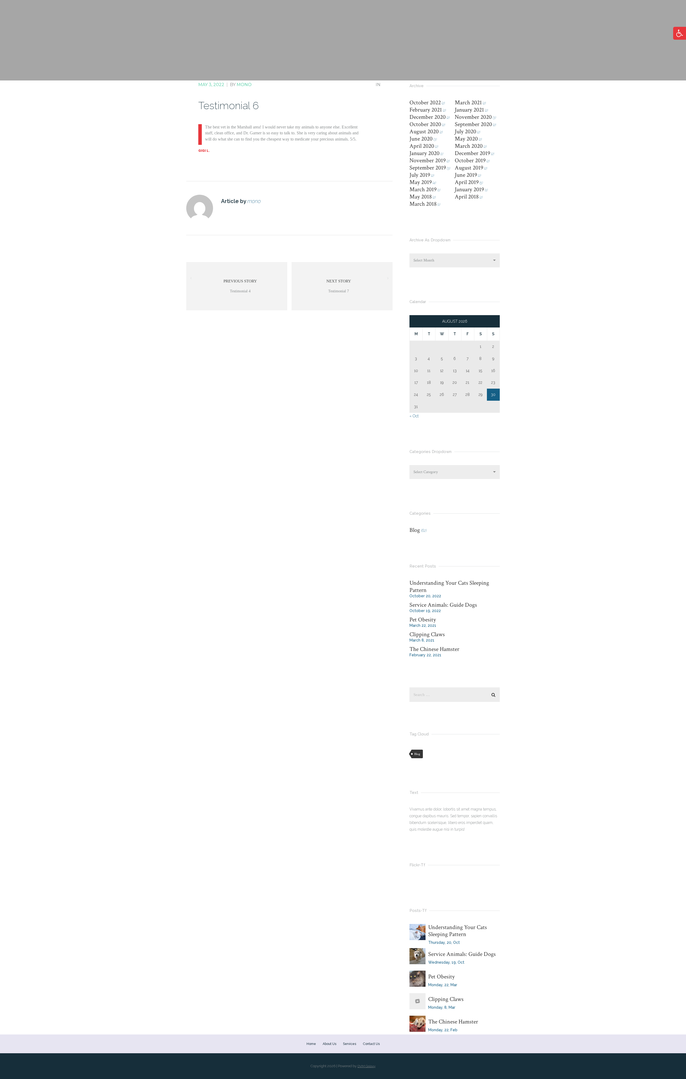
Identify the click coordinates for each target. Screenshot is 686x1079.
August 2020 (424, 131)
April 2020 (421, 146)
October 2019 (470, 160)
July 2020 (465, 131)
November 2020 (473, 117)
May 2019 (420, 182)
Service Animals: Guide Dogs (443, 605)
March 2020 (469, 146)
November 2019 (427, 160)
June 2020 (421, 139)
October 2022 (425, 102)
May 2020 (466, 139)
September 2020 (473, 124)
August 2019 (469, 168)
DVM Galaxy (366, 1066)
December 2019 (472, 153)
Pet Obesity (422, 620)
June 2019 (466, 175)
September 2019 (427, 168)
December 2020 (427, 117)
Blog (414, 530)
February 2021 (425, 110)
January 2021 (469, 110)
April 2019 (467, 182)
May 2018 (420, 197)
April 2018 (467, 197)
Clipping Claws (427, 634)
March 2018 (423, 204)
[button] (679, 33)
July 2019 (419, 175)
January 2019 (469, 189)
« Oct (414, 416)
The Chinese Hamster (434, 649)
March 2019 (423, 189)
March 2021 (468, 102)
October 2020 (425, 124)
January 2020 (424, 153)
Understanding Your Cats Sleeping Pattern (449, 586)
